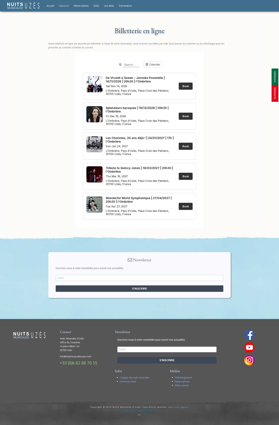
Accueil (50, 5)
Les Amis (109, 5)
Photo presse (182, 385)
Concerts (64, 5)
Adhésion (275, 76)
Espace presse (182, 381)
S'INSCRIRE (139, 288)
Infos (96, 5)
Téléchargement (183, 377)
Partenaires (125, 5)
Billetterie (275, 93)
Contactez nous (128, 381)
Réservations (81, 5)
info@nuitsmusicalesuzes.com (75, 356)
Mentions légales (179, 407)
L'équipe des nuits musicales (134, 377)
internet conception (139, 411)
